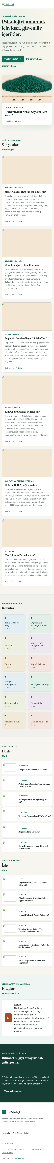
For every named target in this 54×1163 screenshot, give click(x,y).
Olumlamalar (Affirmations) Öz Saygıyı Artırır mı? (32, 899)
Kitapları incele (9, 993)
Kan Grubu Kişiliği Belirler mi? (22, 411)
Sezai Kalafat (19, 1158)
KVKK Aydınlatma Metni (35, 1149)
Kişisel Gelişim (12, 334)
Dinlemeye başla (34, 59)
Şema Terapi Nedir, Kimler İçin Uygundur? (31, 961)
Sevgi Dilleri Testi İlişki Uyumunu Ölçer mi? (32, 883)
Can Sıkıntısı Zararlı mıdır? (20, 555)
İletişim (27, 1133)
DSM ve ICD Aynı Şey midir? (21, 485)
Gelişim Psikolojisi (14, 261)
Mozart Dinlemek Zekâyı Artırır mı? (33, 914)
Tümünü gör (8, 149)
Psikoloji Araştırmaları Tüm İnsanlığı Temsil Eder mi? (34, 785)
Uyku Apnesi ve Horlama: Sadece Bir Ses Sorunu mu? (33, 946)
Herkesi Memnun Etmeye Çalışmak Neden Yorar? (33, 847)
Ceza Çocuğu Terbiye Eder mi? (22, 265)
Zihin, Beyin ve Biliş (14, 108)
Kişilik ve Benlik (12, 408)
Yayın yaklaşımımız (13, 1091)
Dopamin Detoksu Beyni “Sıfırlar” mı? (26, 338)
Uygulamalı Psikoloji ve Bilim (19, 481)
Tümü (4, 756)
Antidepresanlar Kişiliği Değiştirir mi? (32, 800)
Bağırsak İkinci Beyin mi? (29, 831)
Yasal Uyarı (17, 1133)
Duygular (10, 551)
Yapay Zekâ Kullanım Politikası (13, 1149)
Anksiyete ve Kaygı (14, 188)
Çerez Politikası (7, 1153)
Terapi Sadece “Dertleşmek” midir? (33, 769)
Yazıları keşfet (11, 59)
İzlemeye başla (9, 66)
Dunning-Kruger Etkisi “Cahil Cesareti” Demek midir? (31, 930)
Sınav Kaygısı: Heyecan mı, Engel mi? (25, 191)
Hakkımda (6, 1133)
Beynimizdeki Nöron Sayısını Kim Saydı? (26, 113)
